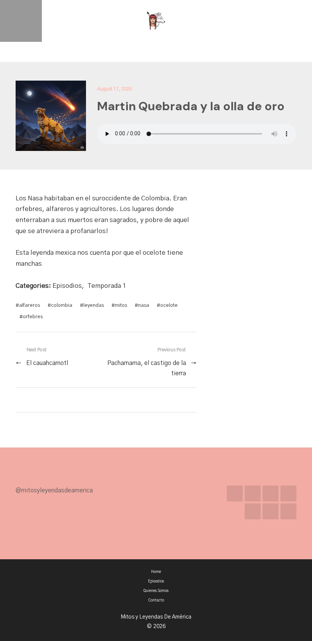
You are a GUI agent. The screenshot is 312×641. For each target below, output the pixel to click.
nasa (143, 305)
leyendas (93, 305)
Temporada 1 (107, 286)
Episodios (67, 286)
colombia (61, 305)
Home (156, 572)
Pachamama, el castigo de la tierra (146, 368)
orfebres (33, 316)
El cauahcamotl (47, 363)
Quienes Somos (156, 591)
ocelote (169, 305)
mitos (121, 305)
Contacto (156, 600)
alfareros (29, 305)
